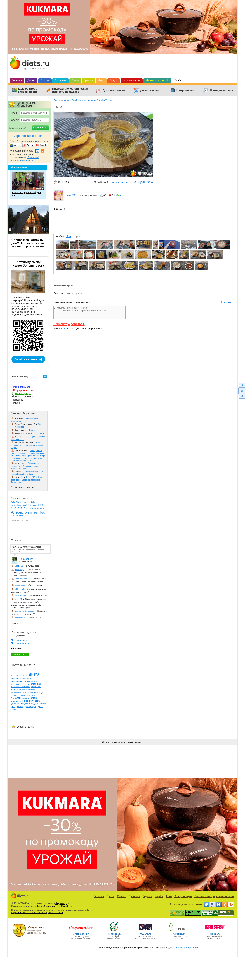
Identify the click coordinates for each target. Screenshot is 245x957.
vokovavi (41, 509)
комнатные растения (20, 686)
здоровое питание (21, 678)
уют (13, 706)
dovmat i (25, 502)
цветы (40, 707)
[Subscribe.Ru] (231, 904)
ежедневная (22, 640)
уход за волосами (30, 700)
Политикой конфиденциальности (24, 158)
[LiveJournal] (212, 904)
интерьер (25, 684)
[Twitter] (206, 904)
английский (16, 675)
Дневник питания (114, 90)
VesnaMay (19, 570)
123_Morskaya (21, 589)
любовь (31, 689)
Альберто (19, 512)
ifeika (33, 502)
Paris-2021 (71, 195)
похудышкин (20, 595)
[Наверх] (241, 385)
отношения (28, 692)
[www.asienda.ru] (179, 931)
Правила (17, 399)
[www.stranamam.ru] (81, 931)
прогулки (15, 695)
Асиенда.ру (179, 933)
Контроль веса (185, 90)
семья (34, 697)
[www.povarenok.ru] (114, 931)
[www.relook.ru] (214, 931)
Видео (113, 80)
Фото (101, 80)
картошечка (20, 585)
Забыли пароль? (17, 128)
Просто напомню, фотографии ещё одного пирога (27, 445)
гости (25, 675)
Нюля (42, 512)
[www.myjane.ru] (145, 931)
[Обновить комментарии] (241, 390)
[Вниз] (241, 396)
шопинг (14, 709)
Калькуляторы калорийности (28, 90)
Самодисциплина (221, 90)
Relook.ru (215, 933)
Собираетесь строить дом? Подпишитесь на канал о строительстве (27, 243)
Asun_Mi (18, 599)
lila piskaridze (26, 559)
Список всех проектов (186, 947)
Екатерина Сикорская (24, 611)
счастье (14, 701)
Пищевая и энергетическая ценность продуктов (70, 90)
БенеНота (32, 513)
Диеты (31, 80)
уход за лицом (19, 703)
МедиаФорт (61, 903)
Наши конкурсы (21, 386)
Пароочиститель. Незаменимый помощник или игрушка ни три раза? (27, 465)
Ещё (177, 80)
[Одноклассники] (225, 904)
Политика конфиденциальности (214, 896)
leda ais (33, 505)
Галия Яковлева (46, 906)
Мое (112, 100)
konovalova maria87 (20, 505)
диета (34, 674)
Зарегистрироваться (68, 324)
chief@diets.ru (64, 906)
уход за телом (37, 703)
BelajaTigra (16, 502)
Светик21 (19, 566)
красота (23, 689)
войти (61, 328)
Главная (17, 80)
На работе (34, 430)
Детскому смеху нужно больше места (28, 263)
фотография (30, 707)
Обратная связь (25, 726)
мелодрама (16, 692)
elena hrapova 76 (22, 579)
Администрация (21, 393)
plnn (40, 504)
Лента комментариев (22, 487)
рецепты (16, 697)
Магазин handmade (157, 80)
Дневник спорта (150, 90)
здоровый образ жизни (24, 681)
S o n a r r (19, 508)
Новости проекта (22, 396)
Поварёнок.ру (114, 933)
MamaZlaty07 (20, 617)
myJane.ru (145, 933)
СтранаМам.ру (81, 933)
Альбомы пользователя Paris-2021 (89, 100)
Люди (75, 80)
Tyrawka (32, 509)
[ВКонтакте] (219, 904)
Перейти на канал (26, 359)
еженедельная (23, 643)
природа (39, 692)
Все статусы (17, 623)
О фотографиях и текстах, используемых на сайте (37, 912)
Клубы (159, 896)
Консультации (131, 80)
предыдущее (123, 182)
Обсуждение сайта (23, 390)
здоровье (15, 684)
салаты (25, 698)
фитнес (20, 707)
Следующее (141, 182)
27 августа (40, 433)
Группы (88, 80)
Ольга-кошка (17, 516)
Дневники (60, 80)
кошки (14, 689)
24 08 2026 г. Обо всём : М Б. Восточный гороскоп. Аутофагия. (26, 479)
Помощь (17, 402)
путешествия (28, 695)
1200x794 (63, 182)
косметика (36, 686)
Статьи (45, 80)
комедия (36, 683)
